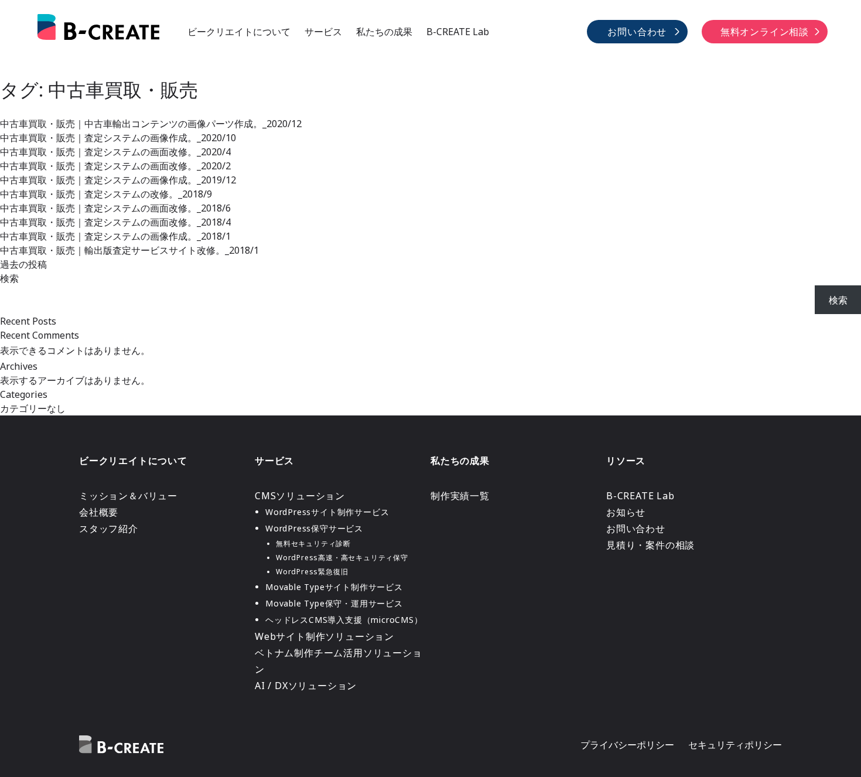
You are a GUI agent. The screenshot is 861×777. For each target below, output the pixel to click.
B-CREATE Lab (457, 31)
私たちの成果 (384, 31)
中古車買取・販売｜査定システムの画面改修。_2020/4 (115, 151)
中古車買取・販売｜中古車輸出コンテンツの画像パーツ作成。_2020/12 (151, 123)
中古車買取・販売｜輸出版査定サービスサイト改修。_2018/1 (129, 250)
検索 (9, 278)
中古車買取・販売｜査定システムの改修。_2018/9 (106, 194)
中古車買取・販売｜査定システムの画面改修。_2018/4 (115, 222)
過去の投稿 (23, 264)
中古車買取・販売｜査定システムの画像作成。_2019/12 (118, 179)
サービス (323, 31)
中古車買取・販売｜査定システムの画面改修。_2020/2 (115, 165)
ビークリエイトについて (239, 31)
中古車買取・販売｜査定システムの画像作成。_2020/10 (118, 137)
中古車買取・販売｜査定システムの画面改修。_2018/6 (115, 208)
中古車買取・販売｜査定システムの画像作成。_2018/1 (115, 236)
